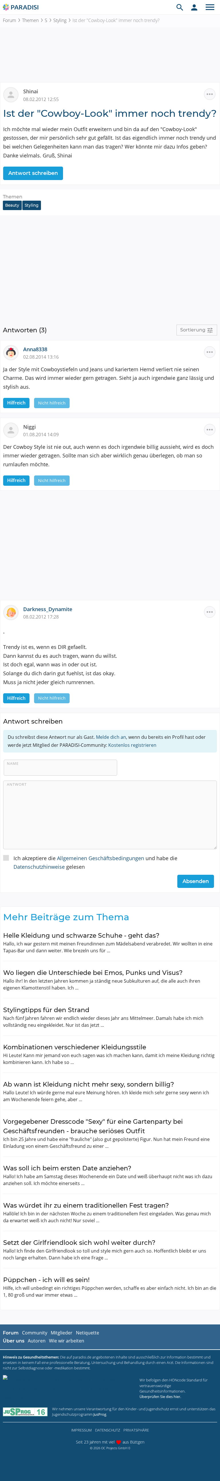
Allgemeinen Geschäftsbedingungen (100, 858)
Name (13, 763)
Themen (30, 20)
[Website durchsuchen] (180, 7)
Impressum (81, 1430)
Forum (9, 20)
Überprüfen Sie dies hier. (160, 1396)
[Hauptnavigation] (210, 7)
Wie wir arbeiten (66, 1341)
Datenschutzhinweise (39, 866)
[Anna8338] (13, 351)
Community (34, 1333)
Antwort (17, 784)
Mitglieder (61, 1333)
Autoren (37, 1341)
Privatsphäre (136, 1430)
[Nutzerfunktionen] (194, 7)
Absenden (195, 881)
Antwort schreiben (33, 173)
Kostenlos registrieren (132, 745)
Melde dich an (111, 737)
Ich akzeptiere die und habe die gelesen (95, 862)
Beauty (12, 205)
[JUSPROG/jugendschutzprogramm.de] (25, 1411)
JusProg (99, 1414)
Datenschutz (107, 1430)
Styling (59, 20)
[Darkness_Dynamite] (13, 611)
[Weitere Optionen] (210, 94)
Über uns (13, 1341)
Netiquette (87, 1333)
